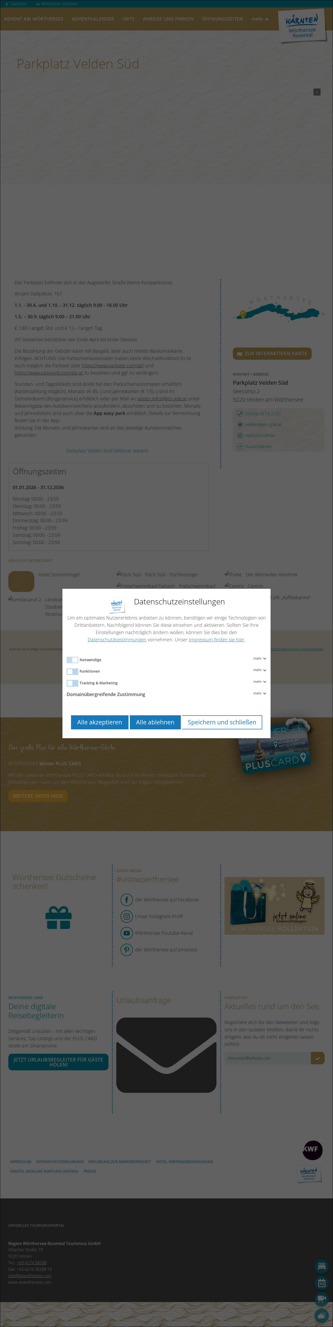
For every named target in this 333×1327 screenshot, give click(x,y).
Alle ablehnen (155, 722)
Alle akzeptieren (99, 722)
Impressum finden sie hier (216, 639)
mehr (257, 658)
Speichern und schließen (222, 722)
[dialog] (166, 663)
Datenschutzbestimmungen (117, 639)
